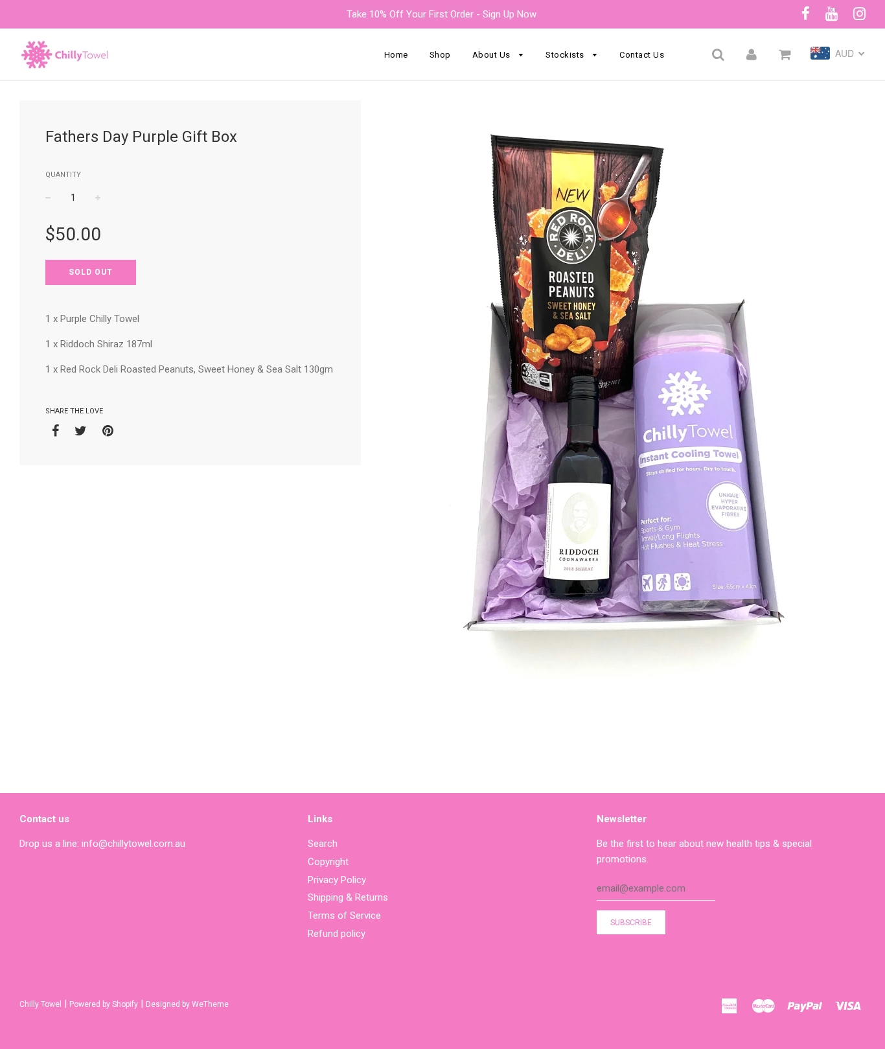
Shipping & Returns (348, 897)
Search (323, 843)
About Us (492, 55)
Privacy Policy (337, 880)
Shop (440, 55)
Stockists (566, 55)
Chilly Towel (40, 1004)
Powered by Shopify (103, 1004)
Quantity (63, 174)
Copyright (328, 862)
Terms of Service (344, 915)
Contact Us (641, 55)
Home (396, 55)
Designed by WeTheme (187, 1004)
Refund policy (336, 933)
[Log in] (751, 54)
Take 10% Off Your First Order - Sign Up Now (443, 14)
